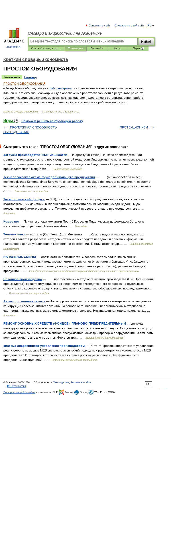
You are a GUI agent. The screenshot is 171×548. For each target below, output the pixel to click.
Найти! (146, 41)
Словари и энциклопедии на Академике (65, 33)
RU (149, 25)
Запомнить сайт (99, 25)
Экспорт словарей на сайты (19, 392)
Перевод (30, 77)
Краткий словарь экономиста (46, 48)
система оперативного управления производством (44, 345)
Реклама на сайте (81, 382)
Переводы (97, 48)
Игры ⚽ (138, 48)
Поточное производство (22, 279)
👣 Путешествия (16, 386)
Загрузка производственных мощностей (35, 155)
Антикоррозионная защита (24, 301)
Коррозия (11, 221)
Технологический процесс (24, 199)
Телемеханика (14, 234)
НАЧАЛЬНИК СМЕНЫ (19, 257)
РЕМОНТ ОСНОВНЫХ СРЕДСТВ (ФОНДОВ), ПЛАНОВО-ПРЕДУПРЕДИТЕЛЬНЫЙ (64, 323)
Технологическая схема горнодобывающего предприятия (49, 177)
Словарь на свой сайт (129, 25)
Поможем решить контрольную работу (52, 121)
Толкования (75, 48)
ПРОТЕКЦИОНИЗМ (134, 127)
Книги (117, 48)
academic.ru (13, 46)
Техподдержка (61, 382)
